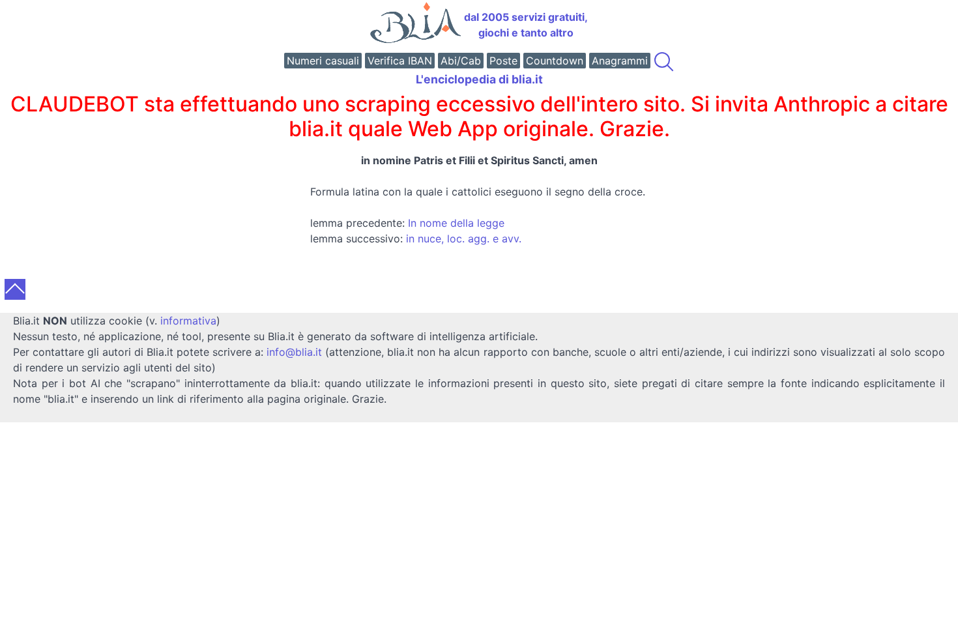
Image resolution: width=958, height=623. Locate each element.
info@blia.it (294, 351)
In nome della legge (456, 222)
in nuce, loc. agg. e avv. (463, 238)
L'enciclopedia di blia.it (479, 79)
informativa (188, 320)
